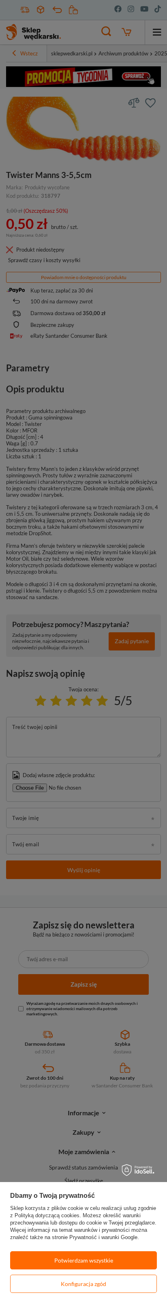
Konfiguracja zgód (83, 1283)
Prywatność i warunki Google (103, 1237)
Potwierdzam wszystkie (83, 1260)
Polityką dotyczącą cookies (47, 1215)
